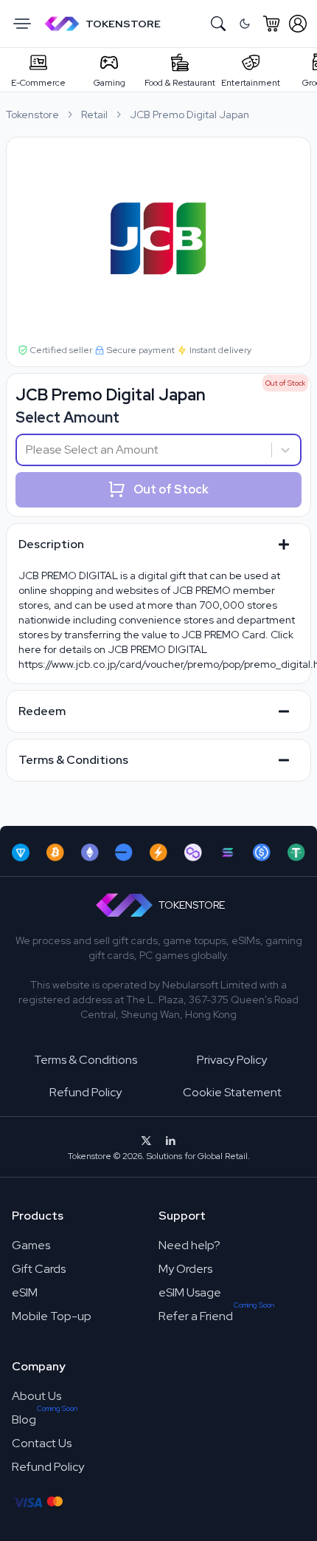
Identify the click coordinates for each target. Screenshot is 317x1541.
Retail (94, 114)
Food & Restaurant (179, 83)
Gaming (109, 83)
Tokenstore (32, 114)
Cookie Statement (232, 1092)
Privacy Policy (232, 1059)
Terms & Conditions (85, 1059)
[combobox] (27, 450)
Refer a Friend (195, 1316)
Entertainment (250, 83)
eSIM (25, 1292)
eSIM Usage (189, 1292)
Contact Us (42, 1443)
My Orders (185, 1269)
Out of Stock (171, 489)
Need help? (189, 1245)
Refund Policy (85, 1092)
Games (31, 1245)
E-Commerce (38, 83)
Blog (24, 1419)
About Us (36, 1396)
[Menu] (22, 23)
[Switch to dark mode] (245, 23)
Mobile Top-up (51, 1316)
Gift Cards (39, 1269)
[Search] (218, 23)
